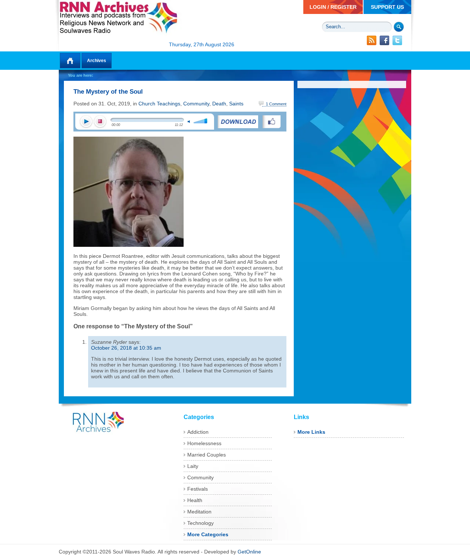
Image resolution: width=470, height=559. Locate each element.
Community (196, 104)
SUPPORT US (387, 7)
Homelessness (204, 443)
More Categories (207, 534)
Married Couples (206, 455)
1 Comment (276, 104)
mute (189, 121)
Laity (192, 466)
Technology (200, 523)
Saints (236, 104)
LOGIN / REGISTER (333, 7)
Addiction (198, 432)
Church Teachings (159, 104)
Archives (96, 60)
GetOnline (249, 552)
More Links (311, 432)
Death (219, 104)
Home (70, 60)
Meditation (199, 512)
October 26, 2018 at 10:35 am (126, 348)
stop (100, 122)
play (86, 122)
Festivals (197, 489)
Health (194, 500)
